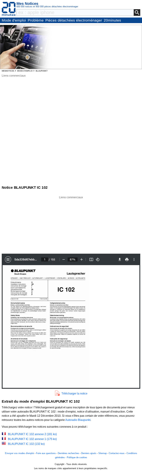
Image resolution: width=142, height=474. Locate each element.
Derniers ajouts (88, 453)
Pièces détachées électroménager (73, 20)
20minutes (112, 20)
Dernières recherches (68, 453)
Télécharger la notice (74, 393)
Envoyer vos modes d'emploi (19, 453)
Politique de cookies (77, 457)
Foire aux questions (46, 453)
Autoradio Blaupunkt (77, 419)
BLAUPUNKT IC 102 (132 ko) (26, 443)
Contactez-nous (117, 453)
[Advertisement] (71, 223)
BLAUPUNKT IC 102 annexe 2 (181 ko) (32, 434)
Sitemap (102, 453)
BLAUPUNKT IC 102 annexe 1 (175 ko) (32, 439)
